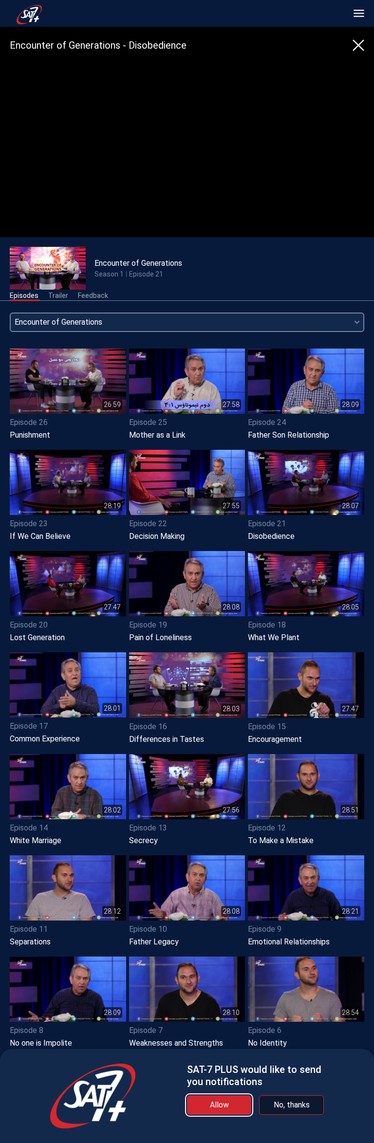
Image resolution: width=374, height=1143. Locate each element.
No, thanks (292, 1104)
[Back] (358, 45)
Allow (219, 1104)
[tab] (24, 296)
